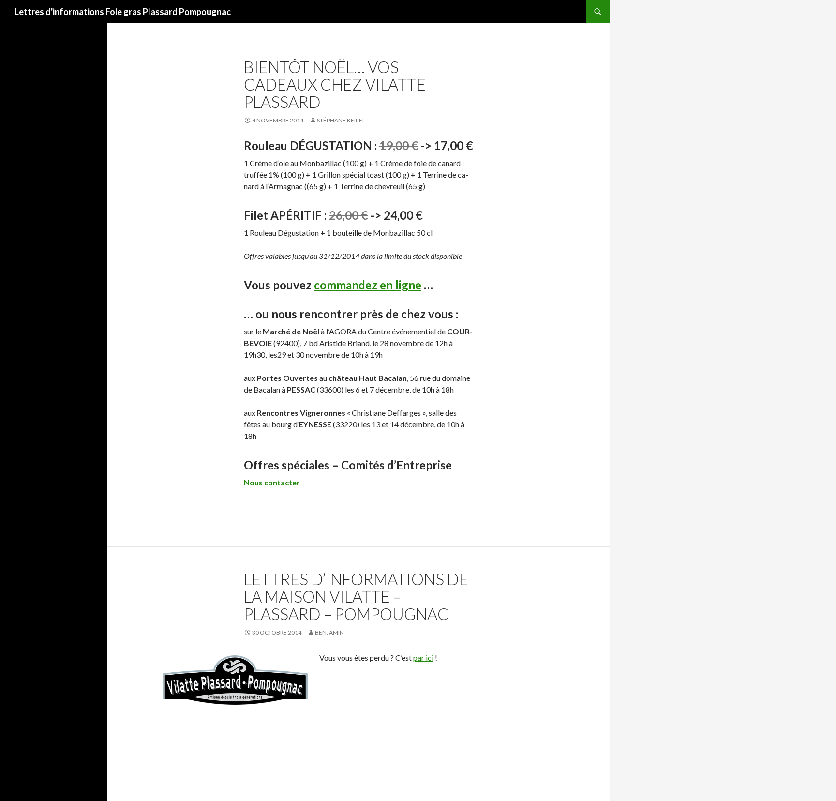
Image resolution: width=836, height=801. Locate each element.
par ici (423, 657)
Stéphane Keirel (341, 120)
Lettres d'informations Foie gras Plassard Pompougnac (123, 11)
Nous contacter (272, 482)
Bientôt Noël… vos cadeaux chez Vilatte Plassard (335, 84)
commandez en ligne (367, 285)
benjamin (329, 632)
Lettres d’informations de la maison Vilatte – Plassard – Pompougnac (356, 596)
